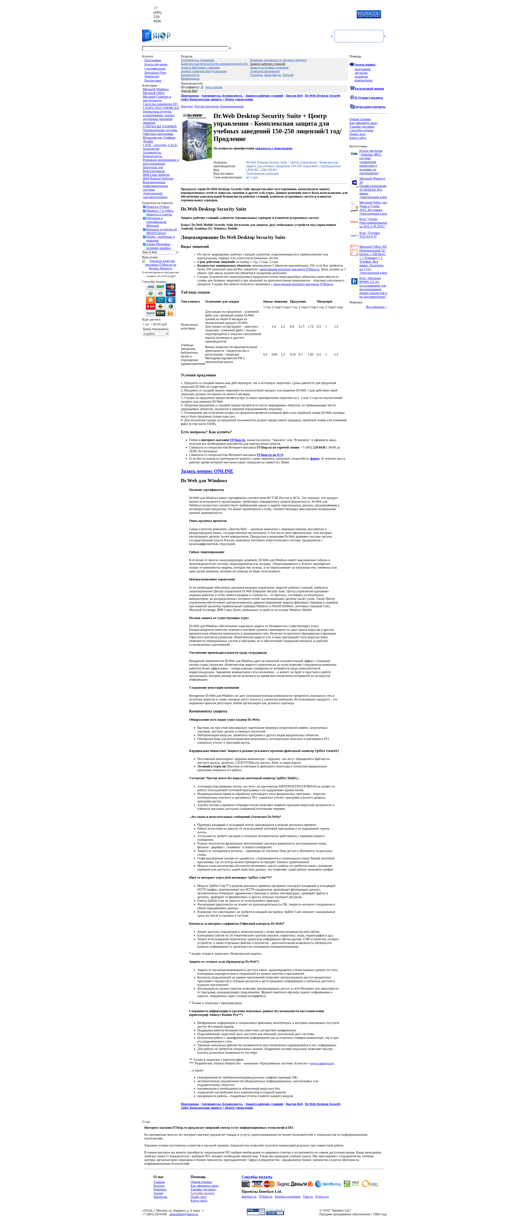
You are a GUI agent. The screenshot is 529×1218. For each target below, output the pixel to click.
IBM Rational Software (158, 178)
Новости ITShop (157, 207)
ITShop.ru (265, 1196)
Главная (159, 1182)
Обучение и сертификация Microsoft (156, 221)
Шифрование (190, 78)
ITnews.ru (322, 1196)
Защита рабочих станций (267, 64)
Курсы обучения (155, 64)
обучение (361, 73)
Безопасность (190, 75)
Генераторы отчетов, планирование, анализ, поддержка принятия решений (159, 117)
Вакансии (160, 1197)
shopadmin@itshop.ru (317, 14)
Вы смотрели (238, 48)
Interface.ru (249, 1196)
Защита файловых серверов (200, 67)
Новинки (160, 1189)
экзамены (361, 76)
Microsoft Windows (156, 89)
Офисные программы (158, 134)
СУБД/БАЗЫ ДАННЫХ (160, 126)
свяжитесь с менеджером (273, 148)
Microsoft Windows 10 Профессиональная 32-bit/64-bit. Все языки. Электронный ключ (373, 188)
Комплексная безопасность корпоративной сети (214, 64)
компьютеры (363, 80)
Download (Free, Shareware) (155, 74)
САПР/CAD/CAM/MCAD (161, 108)
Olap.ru (308, 1196)
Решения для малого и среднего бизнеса (278, 60)
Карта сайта (357, 138)
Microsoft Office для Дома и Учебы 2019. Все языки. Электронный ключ (373, 208)
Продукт (187, 106)
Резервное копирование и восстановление (161, 161)
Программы (152, 60)
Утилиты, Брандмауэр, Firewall (271, 75)
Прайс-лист (357, 134)
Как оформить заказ (363, 123)
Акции (158, 1193)
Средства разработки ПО (160, 104)
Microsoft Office (153, 93)
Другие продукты (206, 106)
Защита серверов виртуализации (204, 71)
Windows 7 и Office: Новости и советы (160, 212)
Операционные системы (160, 130)
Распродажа (152, 80)
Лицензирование (232, 106)
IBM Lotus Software (156, 175)
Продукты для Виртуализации (154, 169)
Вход (383, 48)
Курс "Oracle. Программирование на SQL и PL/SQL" (373, 222)
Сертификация (154, 68)
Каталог (159, 1185)
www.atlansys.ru (322, 1063)
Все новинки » (376, 307)
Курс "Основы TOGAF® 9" (369, 234)
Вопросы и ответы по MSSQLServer (161, 231)
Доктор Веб (189, 91)
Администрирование (265, 71)
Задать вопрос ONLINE (207, 471)
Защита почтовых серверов (269, 67)
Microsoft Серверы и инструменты (157, 98)
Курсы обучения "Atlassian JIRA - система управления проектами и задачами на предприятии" (370, 162)
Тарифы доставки (361, 126)
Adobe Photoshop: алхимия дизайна (158, 246)
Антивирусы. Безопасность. (152, 154)
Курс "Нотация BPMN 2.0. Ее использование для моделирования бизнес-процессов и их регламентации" (373, 287)
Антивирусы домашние (197, 60)
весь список (213, 87)
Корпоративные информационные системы (155, 185)
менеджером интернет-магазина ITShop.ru (289, 269)
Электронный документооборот (155, 195)
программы (363, 69)
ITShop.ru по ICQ (270, 455)
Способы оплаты (361, 130)
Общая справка (360, 119)
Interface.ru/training (287, 1196)
